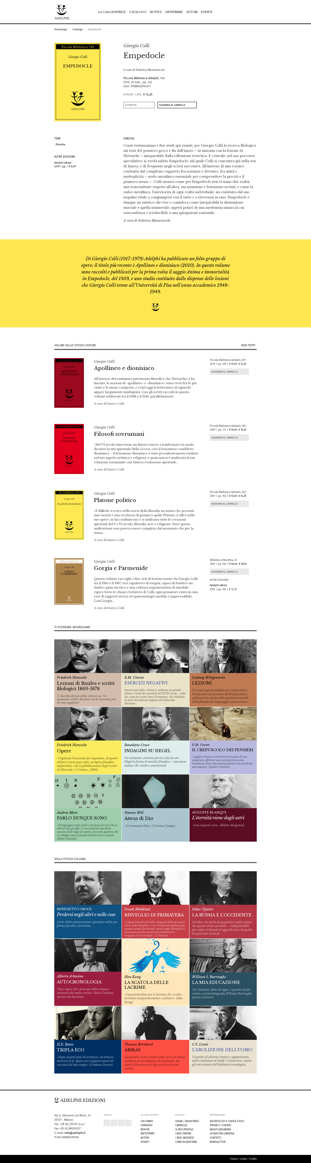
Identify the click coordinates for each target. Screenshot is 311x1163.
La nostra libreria (222, 1133)
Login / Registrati (187, 1121)
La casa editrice (112, 12)
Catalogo (137, 12)
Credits (253, 1158)
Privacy (215, 1125)
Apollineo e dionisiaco (124, 368)
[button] (247, 46)
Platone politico (115, 500)
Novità (156, 12)
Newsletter (217, 1141)
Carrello (181, 1125)
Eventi (206, 12)
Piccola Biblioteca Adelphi (140, 78)
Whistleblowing (220, 1129)
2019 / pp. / (65, 164)
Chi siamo (147, 1121)
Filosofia (59, 144)
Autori (192, 12)
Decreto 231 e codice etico (227, 1121)
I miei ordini (183, 1133)
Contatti (215, 1137)
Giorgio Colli (136, 45)
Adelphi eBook (218, 585)
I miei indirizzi (184, 1137)
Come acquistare (186, 1141)
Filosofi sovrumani (119, 434)
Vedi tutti (249, 345)
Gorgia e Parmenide (121, 568)
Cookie (226, 1125)
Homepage (60, 29)
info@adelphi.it (74, 1133)
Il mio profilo (184, 1129)
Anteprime (174, 12)
